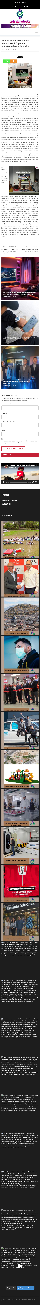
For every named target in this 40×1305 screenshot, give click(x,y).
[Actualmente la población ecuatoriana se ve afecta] (20, 654)
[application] (20, 473)
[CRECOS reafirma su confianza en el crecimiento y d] (20, 692)
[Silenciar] (33, 482)
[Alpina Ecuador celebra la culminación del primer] (20, 1189)
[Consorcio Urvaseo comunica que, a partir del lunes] (20, 998)
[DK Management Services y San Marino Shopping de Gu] (20, 769)
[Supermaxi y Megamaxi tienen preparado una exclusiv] (20, 1113)
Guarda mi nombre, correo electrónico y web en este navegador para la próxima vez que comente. (19, 442)
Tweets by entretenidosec (9, 500)
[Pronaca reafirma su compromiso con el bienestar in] (20, 539)
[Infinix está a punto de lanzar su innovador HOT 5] (20, 960)
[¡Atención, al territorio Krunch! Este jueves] (20, 883)
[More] (13, 60)
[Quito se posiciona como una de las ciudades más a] (20, 616)
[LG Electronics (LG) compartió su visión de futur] (20, 845)
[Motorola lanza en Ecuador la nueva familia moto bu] (20, 1036)
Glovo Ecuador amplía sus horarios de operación (30, 250)
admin (3, 49)
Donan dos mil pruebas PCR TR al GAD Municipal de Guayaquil (10, 251)
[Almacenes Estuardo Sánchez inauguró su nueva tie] (20, 922)
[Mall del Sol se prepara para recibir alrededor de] (20, 1151)
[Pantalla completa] (36, 482)
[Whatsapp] (6, 60)
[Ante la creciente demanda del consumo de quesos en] (20, 1074)
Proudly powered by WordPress (9, 1299)
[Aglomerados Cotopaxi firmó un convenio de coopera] (20, 578)
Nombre (4, 413)
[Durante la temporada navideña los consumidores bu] (20, 1227)
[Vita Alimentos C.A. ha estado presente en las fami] (20, 807)
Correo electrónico (8, 422)
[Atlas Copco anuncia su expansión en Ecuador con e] (20, 730)
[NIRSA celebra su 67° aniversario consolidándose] (20, 1266)
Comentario (6, 404)
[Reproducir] (4, 482)
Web (3, 430)
